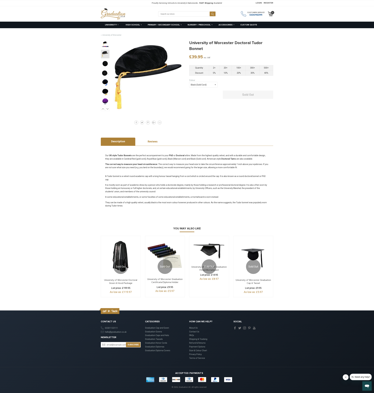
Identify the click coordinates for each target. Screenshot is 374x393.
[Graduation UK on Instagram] (244, 328)
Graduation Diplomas (154, 347)
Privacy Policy (195, 354)
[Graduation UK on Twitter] (239, 328)
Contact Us (194, 331)
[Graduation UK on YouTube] (254, 328)
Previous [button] (103, 109)
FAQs (191, 335)
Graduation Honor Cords (156, 343)
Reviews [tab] (152, 141)
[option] (105, 44)
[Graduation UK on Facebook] (234, 328)
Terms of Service (197, 358)
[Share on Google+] (154, 122)
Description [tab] (118, 141)
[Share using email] (160, 122)
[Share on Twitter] (142, 122)
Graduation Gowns (153, 331)
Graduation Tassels (154, 339)
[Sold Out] (209, 249)
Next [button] (107, 109)
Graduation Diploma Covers (157, 350)
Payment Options (197, 347)
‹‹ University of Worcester (111, 35)
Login (259, 3)
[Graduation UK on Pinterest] (249, 328)
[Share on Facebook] (136, 122)
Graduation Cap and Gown (157, 328)
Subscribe (133, 344)
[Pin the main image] (148, 122)
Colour (192, 80)
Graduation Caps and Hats (157, 335)
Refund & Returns (197, 343)
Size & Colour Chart (198, 350)
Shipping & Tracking (198, 339)
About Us (193, 328)
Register (268, 3)
